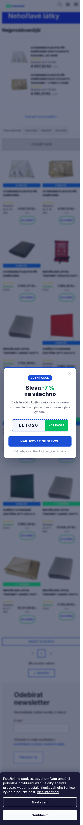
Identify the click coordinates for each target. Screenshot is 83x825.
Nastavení (40, 802)
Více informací (48, 792)
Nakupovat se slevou (40, 441)
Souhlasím (40, 815)
